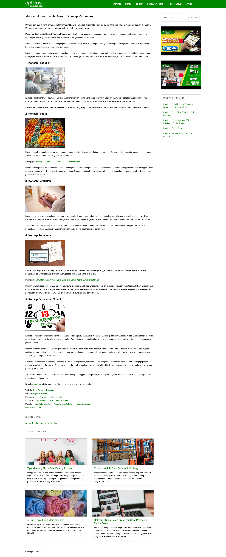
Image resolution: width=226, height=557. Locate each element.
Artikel (189, 4)
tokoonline (53, 423)
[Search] (198, 4)
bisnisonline (40, 423)
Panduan (139, 4)
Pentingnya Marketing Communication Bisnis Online (57, 162)
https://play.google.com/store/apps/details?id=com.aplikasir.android (63, 404)
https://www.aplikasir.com (44, 390)
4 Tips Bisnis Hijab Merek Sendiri (45, 520)
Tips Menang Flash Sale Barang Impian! (49, 468)
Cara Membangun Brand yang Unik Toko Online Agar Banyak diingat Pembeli (68, 280)
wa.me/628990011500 (34, 407)
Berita (128, 4)
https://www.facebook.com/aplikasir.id (50, 397)
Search (194, 18)
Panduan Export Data (172, 128)
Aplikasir (38, 384)
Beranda (117, 4)
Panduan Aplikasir (155, 4)
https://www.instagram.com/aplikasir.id (51, 400)
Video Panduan (175, 4)
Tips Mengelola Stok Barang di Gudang (116, 468)
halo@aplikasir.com (39, 393)
